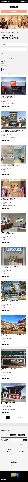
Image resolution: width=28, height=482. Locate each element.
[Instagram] (14, 430)
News (8, 451)
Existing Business (7, 56)
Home (3, 32)
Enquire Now (14, 11)
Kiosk (4, 66)
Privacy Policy (22, 448)
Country (12, 465)
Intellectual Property (8, 453)
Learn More (5, 106)
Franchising (23, 1)
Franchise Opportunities (8, 447)
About (8, 444)
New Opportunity (7, 58)
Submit (24, 440)
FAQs (8, 456)
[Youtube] (20, 430)
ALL (4, 54)
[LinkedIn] (23, 430)
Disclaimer (22, 451)
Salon (4, 64)
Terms (21, 444)
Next (19, 417)
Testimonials (8, 449)
